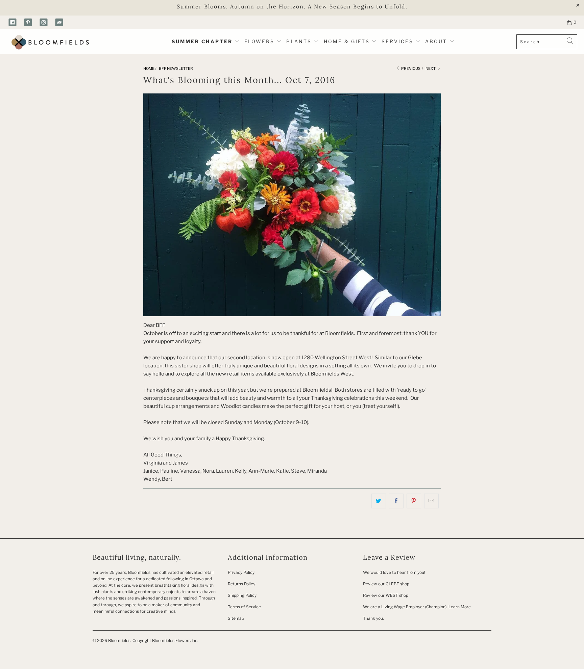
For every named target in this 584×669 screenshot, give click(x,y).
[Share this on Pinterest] (414, 501)
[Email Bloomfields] (59, 22)
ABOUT (437, 41)
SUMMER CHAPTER (203, 41)
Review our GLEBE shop (386, 583)
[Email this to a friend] (431, 501)
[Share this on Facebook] (396, 501)
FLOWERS (260, 41)
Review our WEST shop (385, 595)
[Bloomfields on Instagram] (44, 22)
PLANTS (300, 41)
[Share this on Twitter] (378, 501)
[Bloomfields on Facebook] (12, 22)
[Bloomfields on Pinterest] (28, 22)
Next (430, 68)
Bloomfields (119, 640)
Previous (410, 68)
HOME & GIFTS (347, 41)
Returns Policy (241, 583)
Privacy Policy (241, 572)
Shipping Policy (242, 595)
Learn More (459, 606)
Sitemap (236, 618)
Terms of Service (244, 606)
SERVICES (398, 41)
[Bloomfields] (49, 41)
